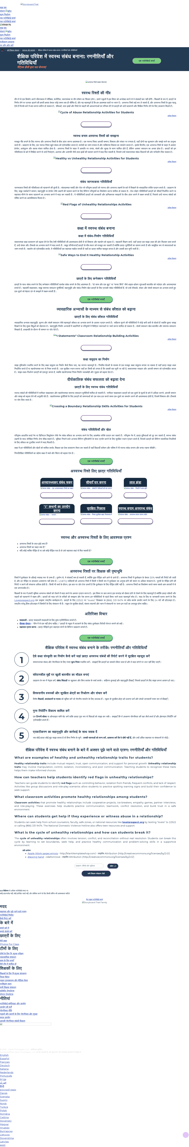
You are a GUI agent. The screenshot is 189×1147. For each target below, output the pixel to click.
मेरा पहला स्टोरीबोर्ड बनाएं (94, 899)
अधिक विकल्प (172, 116)
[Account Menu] (5, 24)
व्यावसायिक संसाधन (8, 957)
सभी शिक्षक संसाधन (13, 50)
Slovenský (6, 1121)
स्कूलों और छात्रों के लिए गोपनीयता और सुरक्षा (18, 1014)
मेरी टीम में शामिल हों (8, 964)
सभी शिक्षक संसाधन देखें (96, 873)
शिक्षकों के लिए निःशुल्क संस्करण (13, 973)
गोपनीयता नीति (6, 1010)
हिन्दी (2, 1086)
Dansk (3, 1093)
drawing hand (36, 857)
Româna (5, 1114)
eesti (3, 1145)
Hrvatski (5, 1127)
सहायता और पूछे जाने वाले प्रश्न (13, 911)
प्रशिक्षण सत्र (6, 984)
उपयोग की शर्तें (6, 1007)
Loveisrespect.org (24, 600)
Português (6, 1076)
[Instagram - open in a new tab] (1, 1037)
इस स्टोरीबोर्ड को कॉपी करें (96, 124)
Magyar (4, 1124)
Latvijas (4, 1141)
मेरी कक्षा (3, 940)
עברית (3, 1079)
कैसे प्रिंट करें (5, 918)
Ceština (4, 1117)
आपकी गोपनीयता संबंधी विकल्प (12, 1021)
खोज (111, 866)
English (4, 1055)
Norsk (3, 1103)
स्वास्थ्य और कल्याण (28, 50)
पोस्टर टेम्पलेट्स (6, 994)
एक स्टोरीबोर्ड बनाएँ (147, 61)
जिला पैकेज (4, 977)
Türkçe (4, 1107)
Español (4, 1058)
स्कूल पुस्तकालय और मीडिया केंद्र (14, 980)
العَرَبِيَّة (3, 1082)
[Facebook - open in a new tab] (1, 1033)
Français (5, 1062)
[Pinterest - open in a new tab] (1, 1046)
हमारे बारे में (4, 928)
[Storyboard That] (29, 4)
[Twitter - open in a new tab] (1, 1042)
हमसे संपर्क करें (6, 931)
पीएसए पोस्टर (25, 623)
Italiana (4, 1069)
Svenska (5, 1096)
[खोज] (8, 11)
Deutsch (5, 1065)
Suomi (3, 1100)
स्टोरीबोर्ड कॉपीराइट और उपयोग (13, 1003)
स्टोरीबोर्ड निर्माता (6, 915)
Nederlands (6, 1072)
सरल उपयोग (5, 1017)
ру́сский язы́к (8, 1089)
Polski (3, 1110)
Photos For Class (9, 944)
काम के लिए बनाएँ (7, 960)
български (6, 1131)
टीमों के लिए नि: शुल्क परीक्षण (11, 953)
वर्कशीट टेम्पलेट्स (7, 990)
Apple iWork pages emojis (43, 853)
